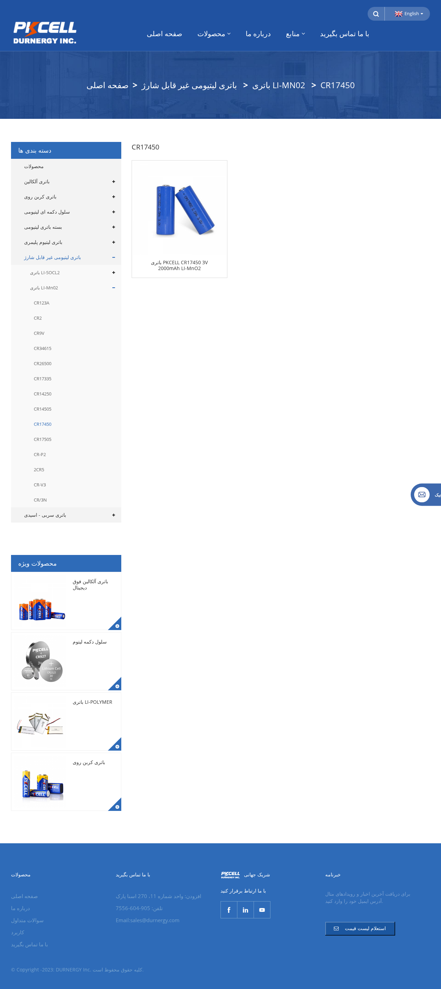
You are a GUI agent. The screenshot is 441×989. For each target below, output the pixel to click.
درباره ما (258, 33)
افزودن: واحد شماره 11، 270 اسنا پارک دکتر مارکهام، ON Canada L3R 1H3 (158, 897)
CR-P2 (40, 454)
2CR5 (39, 469)
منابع (293, 33)
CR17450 (337, 85)
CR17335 (42, 378)
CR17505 (42, 439)
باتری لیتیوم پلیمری (43, 242)
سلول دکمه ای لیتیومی (47, 211)
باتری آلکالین (37, 181)
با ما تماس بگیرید (344, 33)
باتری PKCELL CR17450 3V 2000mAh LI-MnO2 (179, 265)
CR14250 (42, 394)
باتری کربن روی (40, 196)
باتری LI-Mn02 (278, 85)
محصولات (211, 33)
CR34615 (42, 348)
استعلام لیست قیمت (365, 928)
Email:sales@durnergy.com (148, 920)
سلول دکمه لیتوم (90, 641)
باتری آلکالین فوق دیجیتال (90, 584)
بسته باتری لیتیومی (43, 227)
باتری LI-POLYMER (92, 702)
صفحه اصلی (164, 33)
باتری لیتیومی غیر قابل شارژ (189, 85)
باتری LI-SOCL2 (45, 272)
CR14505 (42, 409)
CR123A (41, 303)
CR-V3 (40, 485)
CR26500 (42, 363)
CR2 (38, 318)
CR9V (39, 333)
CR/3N (40, 500)
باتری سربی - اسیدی (45, 515)
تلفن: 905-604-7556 (139, 908)
